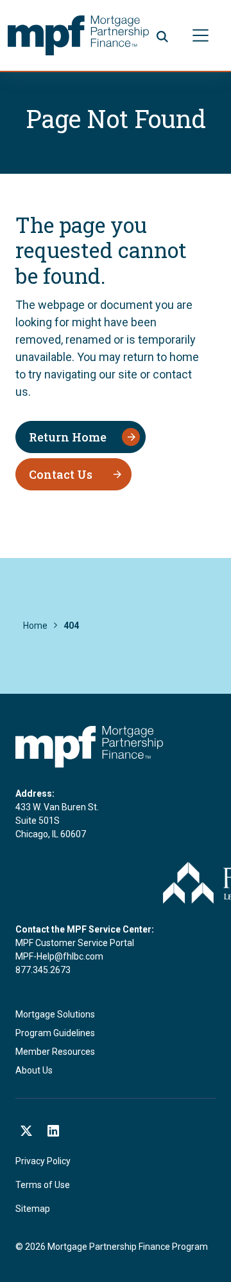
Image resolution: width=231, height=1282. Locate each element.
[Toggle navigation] (200, 35)
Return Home (68, 437)
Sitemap (32, 1208)
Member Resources (55, 1051)
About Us (34, 1070)
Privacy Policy (43, 1161)
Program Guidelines (55, 1033)
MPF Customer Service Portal (74, 943)
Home (35, 625)
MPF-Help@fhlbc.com (59, 956)
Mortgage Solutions (55, 1014)
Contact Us (60, 474)
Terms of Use (42, 1185)
